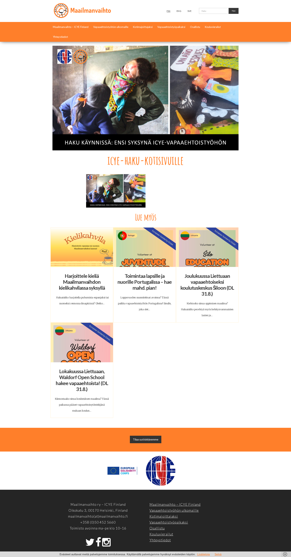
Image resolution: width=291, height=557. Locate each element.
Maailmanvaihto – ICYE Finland (70, 26)
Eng (179, 11)
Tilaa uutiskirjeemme (145, 439)
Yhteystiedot (60, 36)
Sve (189, 11)
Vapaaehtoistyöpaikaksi (171, 26)
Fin (168, 11)
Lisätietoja (203, 554)
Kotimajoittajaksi (143, 26)
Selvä (218, 554)
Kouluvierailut (213, 26)
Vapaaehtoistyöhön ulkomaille (110, 26)
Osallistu (195, 26)
